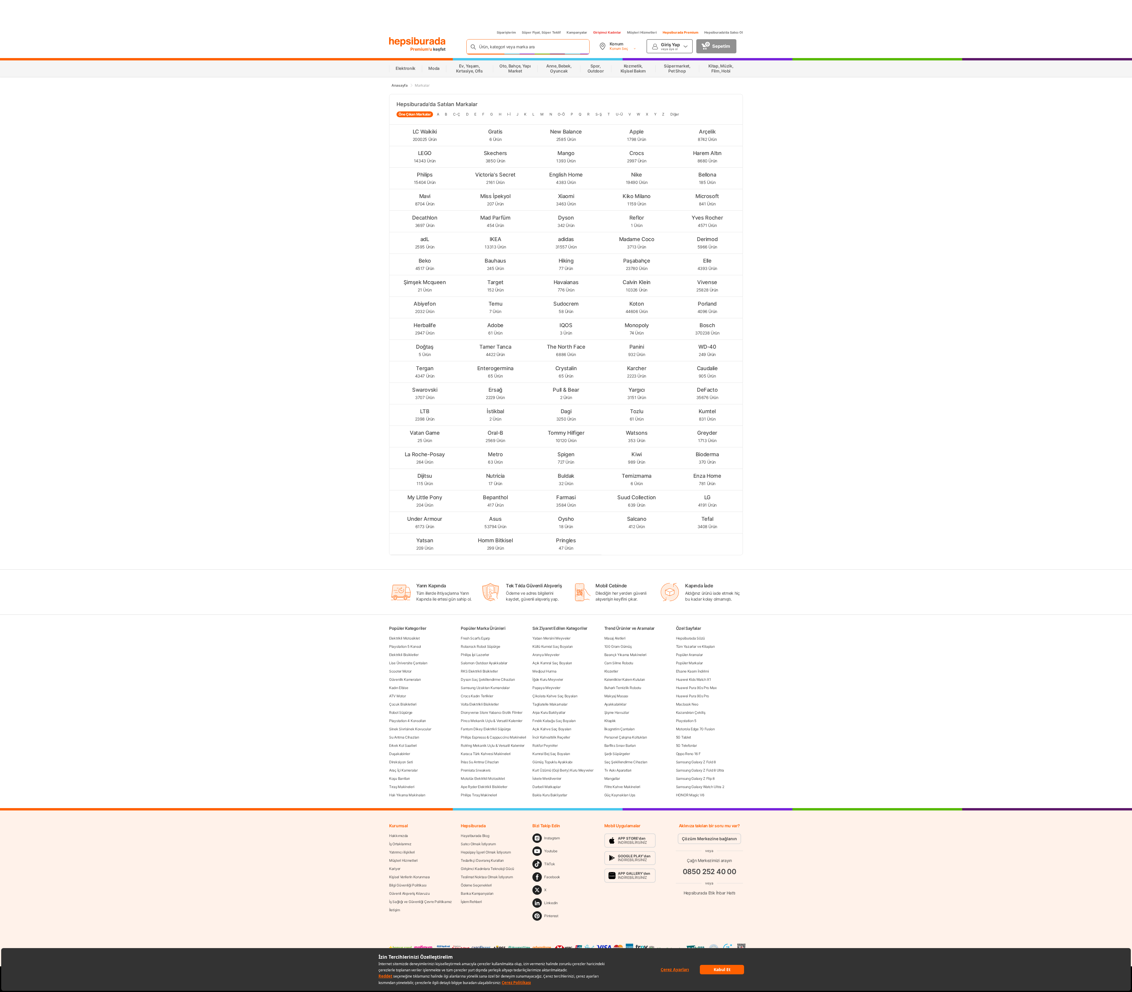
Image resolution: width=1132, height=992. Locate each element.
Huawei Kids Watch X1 (693, 679)
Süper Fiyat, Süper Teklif (541, 32)
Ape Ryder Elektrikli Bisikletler (484, 787)
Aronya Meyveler (546, 654)
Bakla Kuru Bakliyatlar (549, 795)
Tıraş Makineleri (401, 787)
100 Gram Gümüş (618, 646)
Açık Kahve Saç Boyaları (551, 729)
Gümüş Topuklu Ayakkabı (552, 762)
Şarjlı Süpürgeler (617, 754)
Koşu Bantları (399, 778)
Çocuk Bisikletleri (403, 704)
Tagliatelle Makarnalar (549, 704)
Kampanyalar (577, 32)
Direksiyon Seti (401, 762)
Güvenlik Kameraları (405, 679)
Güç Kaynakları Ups (620, 795)
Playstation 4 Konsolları (407, 721)
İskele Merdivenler (546, 778)
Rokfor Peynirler (544, 745)
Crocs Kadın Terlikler (477, 696)
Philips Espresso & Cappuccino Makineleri (493, 737)
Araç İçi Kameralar (403, 770)
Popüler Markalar (689, 663)
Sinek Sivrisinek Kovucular (410, 729)
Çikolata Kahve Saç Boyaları (554, 696)
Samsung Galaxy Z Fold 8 (696, 762)
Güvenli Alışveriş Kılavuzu (409, 893)
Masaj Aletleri (615, 638)
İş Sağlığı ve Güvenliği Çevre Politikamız (420, 901)
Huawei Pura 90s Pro (692, 696)
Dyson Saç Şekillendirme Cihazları (488, 679)
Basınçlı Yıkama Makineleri (625, 654)
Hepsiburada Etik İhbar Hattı (709, 892)
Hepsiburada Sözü (690, 638)
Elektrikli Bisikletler (403, 654)
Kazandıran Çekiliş (690, 712)
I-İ (508, 114)
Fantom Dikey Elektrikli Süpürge (486, 729)
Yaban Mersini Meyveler (551, 638)
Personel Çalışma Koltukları (625, 737)
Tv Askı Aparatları (618, 770)
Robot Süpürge (400, 712)
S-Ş (598, 114)
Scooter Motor (400, 671)
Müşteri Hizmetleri (642, 32)
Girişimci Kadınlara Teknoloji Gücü (487, 868)
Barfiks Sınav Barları (620, 745)
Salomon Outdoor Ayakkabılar (484, 663)
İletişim (394, 910)
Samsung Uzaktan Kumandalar (485, 687)
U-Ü (619, 114)
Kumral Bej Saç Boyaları (551, 754)
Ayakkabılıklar (615, 704)
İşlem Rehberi (471, 901)
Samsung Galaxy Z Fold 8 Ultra (700, 770)
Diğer (674, 114)
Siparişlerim (506, 32)
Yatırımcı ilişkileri (402, 852)
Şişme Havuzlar (616, 712)
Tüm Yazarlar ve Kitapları (695, 646)
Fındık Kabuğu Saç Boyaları (553, 721)
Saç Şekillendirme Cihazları (625, 762)
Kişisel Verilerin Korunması (409, 877)
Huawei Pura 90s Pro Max (696, 687)
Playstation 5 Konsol (405, 646)
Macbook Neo (687, 704)
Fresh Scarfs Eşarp (475, 638)
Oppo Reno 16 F (688, 754)
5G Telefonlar (686, 745)
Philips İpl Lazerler (475, 654)
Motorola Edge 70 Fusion (695, 729)
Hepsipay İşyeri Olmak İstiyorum (486, 852)
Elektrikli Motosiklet (404, 638)
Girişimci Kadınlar (607, 32)
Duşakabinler (399, 754)
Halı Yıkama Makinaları (407, 795)
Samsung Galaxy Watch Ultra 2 (700, 787)
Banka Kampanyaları (477, 893)
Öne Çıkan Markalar (415, 114)
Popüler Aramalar (689, 654)
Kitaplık (610, 721)
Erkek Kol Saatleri (403, 745)
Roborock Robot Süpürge (480, 646)
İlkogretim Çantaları (619, 729)
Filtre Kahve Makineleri (622, 787)
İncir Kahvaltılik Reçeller (551, 737)
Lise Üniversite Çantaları (408, 663)
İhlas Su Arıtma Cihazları (480, 762)
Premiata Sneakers (476, 770)
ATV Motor (397, 696)
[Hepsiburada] (417, 42)
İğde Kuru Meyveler (547, 679)
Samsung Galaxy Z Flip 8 (695, 778)
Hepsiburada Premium (680, 32)
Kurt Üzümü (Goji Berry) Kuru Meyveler (562, 770)
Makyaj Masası (616, 696)
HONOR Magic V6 (690, 795)
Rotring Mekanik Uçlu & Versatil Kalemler (492, 745)
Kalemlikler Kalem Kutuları (624, 679)
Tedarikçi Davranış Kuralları (482, 860)
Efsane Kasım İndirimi (692, 671)
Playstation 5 (686, 721)
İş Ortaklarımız (400, 844)
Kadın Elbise (398, 687)
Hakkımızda (398, 835)
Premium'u (421, 49)
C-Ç (456, 114)
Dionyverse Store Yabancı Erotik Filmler (491, 712)
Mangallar (612, 778)
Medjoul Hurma (544, 671)
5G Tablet (683, 737)
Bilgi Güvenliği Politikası (407, 885)
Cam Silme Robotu (618, 663)
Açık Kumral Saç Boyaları (552, 663)
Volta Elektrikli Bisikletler (480, 704)
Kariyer (394, 868)
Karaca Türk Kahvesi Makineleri (486, 754)
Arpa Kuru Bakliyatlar (548, 712)
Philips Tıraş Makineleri (479, 795)
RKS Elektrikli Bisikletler (479, 671)
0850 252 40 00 (709, 871)
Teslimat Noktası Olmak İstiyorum (487, 877)
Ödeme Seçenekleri (476, 885)
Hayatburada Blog (475, 835)
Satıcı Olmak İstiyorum (478, 844)
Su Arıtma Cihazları (404, 737)
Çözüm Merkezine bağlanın (709, 838)
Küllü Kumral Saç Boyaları (552, 646)
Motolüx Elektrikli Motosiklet (483, 778)
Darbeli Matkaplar (546, 787)
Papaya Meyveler (546, 687)
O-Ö (561, 114)
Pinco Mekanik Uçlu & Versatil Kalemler (491, 721)
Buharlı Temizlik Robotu (622, 687)
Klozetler (611, 671)
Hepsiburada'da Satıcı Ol (723, 32)
